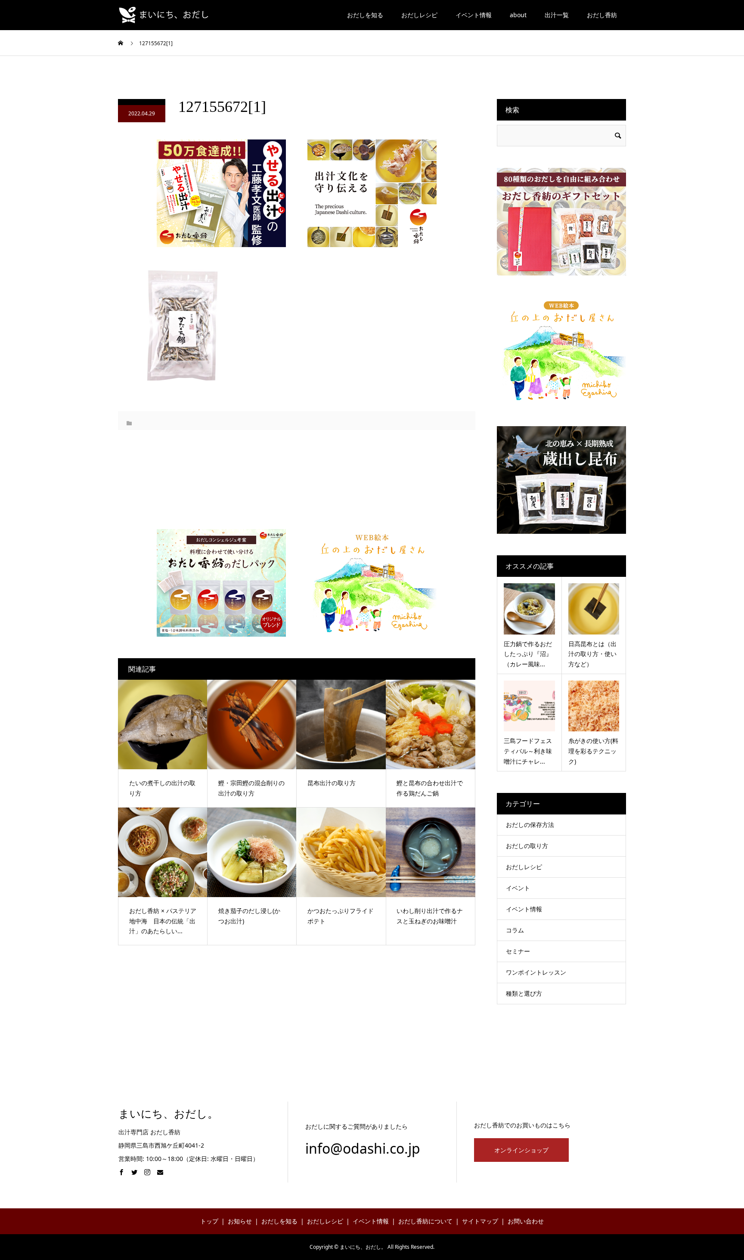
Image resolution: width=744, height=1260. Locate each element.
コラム (515, 930)
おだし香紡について (425, 1221)
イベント (518, 888)
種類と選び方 (524, 993)
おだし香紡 (602, 15)
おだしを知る (365, 15)
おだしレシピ (419, 15)
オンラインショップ (521, 1150)
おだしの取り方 (527, 846)
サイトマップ (480, 1221)
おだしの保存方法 (530, 824)
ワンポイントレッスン (536, 972)
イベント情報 (474, 15)
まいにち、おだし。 (168, 1113)
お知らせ (240, 1221)
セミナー (518, 951)
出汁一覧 (557, 15)
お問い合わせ (526, 1221)
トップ (209, 1221)
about (518, 15)
